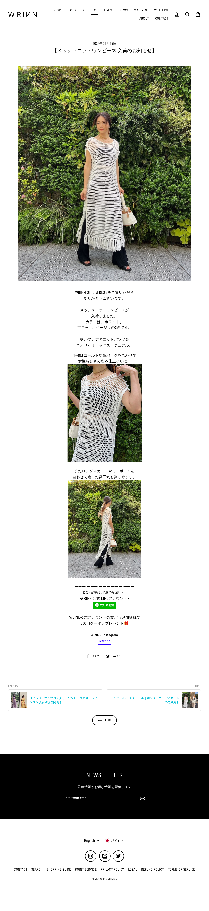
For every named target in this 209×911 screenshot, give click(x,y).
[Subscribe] (142, 798)
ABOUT (144, 18)
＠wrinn (104, 641)
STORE (58, 10)
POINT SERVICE (86, 869)
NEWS (124, 10)
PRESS (108, 10)
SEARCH (37, 869)
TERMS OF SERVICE (181, 869)
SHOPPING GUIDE (59, 869)
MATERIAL (141, 10)
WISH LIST (161, 10)
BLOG (94, 10)
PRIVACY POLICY (112, 869)
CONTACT (161, 18)
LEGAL (132, 869)
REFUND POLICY (152, 869)
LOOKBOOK (77, 10)
